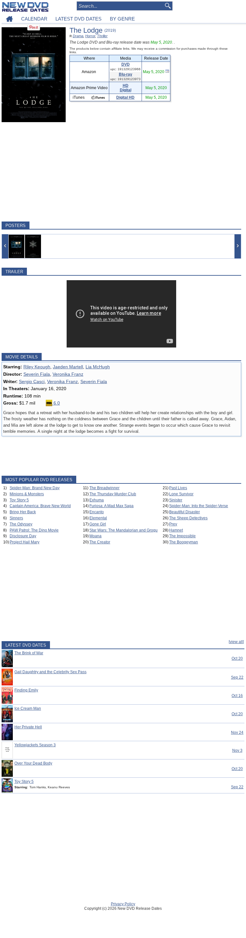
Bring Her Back (23, 512)
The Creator (99, 542)
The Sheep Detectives (188, 518)
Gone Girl (97, 524)
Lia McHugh (98, 366)
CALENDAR (34, 18)
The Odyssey (21, 524)
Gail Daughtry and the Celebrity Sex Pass (50, 672)
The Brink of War (28, 653)
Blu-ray (125, 74)
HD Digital (125, 87)
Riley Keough (36, 366)
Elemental (98, 518)
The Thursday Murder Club (112, 494)
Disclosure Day (23, 536)
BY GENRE (122, 18)
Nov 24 (237, 732)
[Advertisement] (121, 172)
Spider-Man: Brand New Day (35, 488)
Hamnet (176, 530)
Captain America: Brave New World (40, 506)
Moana (95, 536)
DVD (125, 64)
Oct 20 (237, 658)
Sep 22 (237, 677)
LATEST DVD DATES (78, 18)
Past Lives (178, 488)
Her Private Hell (28, 727)
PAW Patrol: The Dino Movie (34, 530)
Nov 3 (237, 750)
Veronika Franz (68, 374)
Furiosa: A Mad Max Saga (111, 506)
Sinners (16, 518)
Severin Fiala (36, 374)
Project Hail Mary (24, 542)
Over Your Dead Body (33, 763)
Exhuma (96, 500)
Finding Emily (26, 690)
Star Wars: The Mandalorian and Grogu (123, 530)
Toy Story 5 (19, 500)
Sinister (175, 500)
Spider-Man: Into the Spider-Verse (198, 506)
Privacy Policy (123, 904)
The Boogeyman (183, 542)
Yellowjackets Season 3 (35, 745)
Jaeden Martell (68, 366)
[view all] (236, 642)
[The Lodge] (16, 246)
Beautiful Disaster (184, 512)
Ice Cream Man (27, 708)
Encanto (96, 512)
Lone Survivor (181, 494)
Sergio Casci (32, 381)
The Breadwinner (104, 488)
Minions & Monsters (27, 494)
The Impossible (182, 536)
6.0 (56, 403)
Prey (173, 524)
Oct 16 (237, 695)
